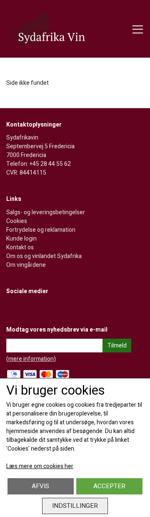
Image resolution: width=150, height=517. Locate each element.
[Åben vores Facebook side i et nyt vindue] (13, 309)
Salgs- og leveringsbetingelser (45, 212)
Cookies (16, 221)
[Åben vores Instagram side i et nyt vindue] (30, 309)
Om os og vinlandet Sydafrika (44, 256)
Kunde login (21, 238)
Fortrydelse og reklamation (40, 230)
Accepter (109, 486)
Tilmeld (117, 345)
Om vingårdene (26, 265)
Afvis (40, 486)
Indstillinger (75, 505)
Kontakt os (20, 247)
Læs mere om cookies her (39, 466)
